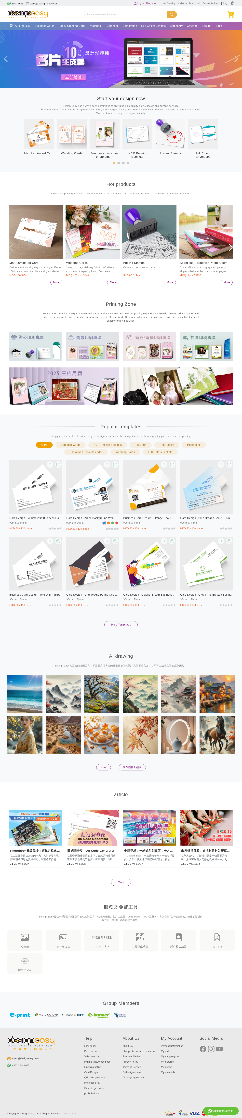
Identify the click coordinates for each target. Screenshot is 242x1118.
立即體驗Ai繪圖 (132, 767)
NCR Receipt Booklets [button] (108, 444)
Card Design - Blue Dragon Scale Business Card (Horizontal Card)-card (206, 518)
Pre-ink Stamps (134, 262)
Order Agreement (132, 1072)
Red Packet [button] (167, 444)
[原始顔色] (104, 522)
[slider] (55, 528)
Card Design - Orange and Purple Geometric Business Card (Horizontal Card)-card (92, 594)
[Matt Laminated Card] (36, 232)
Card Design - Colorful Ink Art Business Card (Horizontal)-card (149, 594)
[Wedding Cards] (93, 232)
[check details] (50, 464)
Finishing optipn (92, 1067)
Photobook (95, 26)
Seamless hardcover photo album (203, 262)
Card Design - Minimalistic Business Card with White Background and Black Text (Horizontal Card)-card (35, 518)
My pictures (167, 1061)
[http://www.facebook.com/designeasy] (203, 1049)
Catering (192, 26)
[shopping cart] (231, 14)
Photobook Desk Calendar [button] (85, 452)
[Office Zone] (35, 346)
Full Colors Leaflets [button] (160, 452)
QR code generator (94, 1077)
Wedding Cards (77, 262)
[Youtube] (219, 1049)
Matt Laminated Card (24, 262)
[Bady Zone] (92, 346)
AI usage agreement (133, 1077)
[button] (232, 3)
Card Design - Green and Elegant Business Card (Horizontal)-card (206, 594)
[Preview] (58, 464)
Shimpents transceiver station (139, 1051)
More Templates (121, 624)
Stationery (176, 26)
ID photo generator (94, 1088)
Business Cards (44, 26)
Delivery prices (92, 1051)
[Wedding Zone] (149, 346)
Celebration (129, 26)
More (56, 282)
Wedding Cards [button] (125, 452)
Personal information (172, 1046)
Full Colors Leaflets (153, 26)
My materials (168, 1072)
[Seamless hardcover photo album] (206, 232)
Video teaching (92, 1056)
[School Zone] (206, 346)
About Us (128, 1046)
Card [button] (44, 444)
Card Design (91, 1072)
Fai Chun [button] (140, 444)
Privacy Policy (130, 1061)
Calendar (112, 26)
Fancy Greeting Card (72, 26)
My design (166, 1067)
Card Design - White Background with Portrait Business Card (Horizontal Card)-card (92, 518)
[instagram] (211, 1049)
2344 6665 (17, 3)
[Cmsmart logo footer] (31, 1044)
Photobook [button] (194, 444)
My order (166, 1051)
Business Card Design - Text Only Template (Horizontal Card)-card (35, 594)
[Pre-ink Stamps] (149, 232)
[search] (172, 14)
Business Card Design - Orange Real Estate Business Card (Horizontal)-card (149, 518)
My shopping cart (170, 1056)
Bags (219, 26)
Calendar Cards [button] (70, 444)
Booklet (206, 26)
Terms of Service (132, 1067)
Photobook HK (92, 1082)
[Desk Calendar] (64, 386)
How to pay (90, 1046)
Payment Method (132, 1056)
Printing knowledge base (97, 1061)
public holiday (91, 1093)
